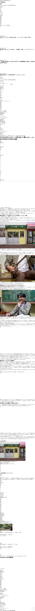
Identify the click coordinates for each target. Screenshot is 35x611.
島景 (0, 581)
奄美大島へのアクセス (3, 590)
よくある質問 (2, 596)
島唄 (0, 584)
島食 (0, 580)
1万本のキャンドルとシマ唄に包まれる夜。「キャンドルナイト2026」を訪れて (15, 37)
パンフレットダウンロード (4, 595)
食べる (1, 575)
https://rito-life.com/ (25, 479)
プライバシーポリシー (3, 131)
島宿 (0, 582)
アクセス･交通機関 (3, 589)
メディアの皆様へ (3, 604)
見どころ (1, 573)
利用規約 (1, 129)
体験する (1, 576)
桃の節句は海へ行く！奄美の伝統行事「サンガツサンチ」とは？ (12, 74)
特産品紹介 (2, 571)
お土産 (1, 577)
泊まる (1, 574)
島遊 (0, 583)
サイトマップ (2, 130)
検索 (11, 84)
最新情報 (1, 593)
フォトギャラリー (3, 594)
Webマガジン (2, 579)
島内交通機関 (2, 591)
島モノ (1, 586)
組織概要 (1, 597)
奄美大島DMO (2, 602)
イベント (1, 592)
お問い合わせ (2, 132)
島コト (1, 587)
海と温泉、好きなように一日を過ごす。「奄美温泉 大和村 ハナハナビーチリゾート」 (17, 49)
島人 (0, 585)
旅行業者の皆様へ (3, 603)
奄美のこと (2, 570)
